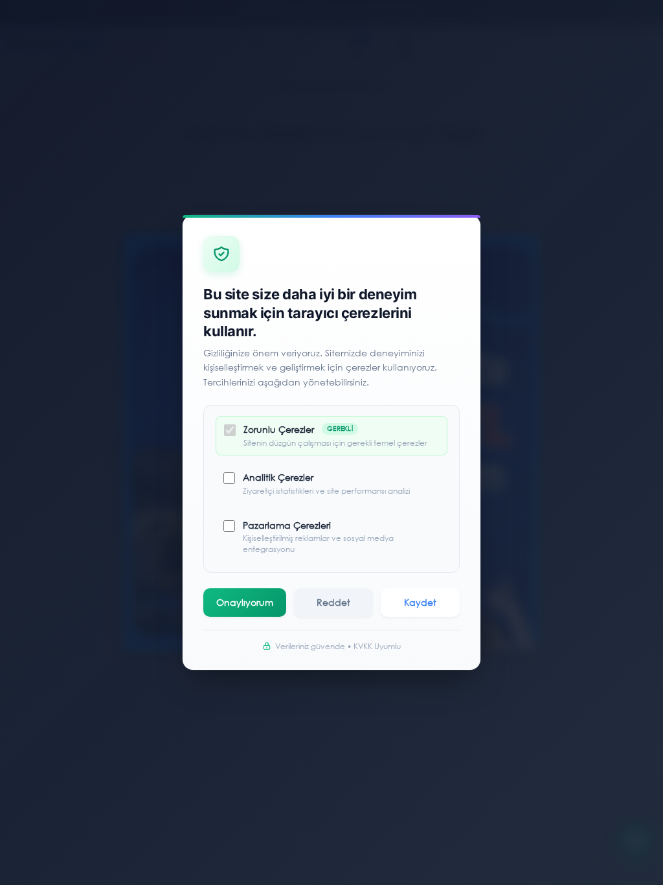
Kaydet (420, 602)
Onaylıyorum (244, 602)
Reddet (333, 602)
